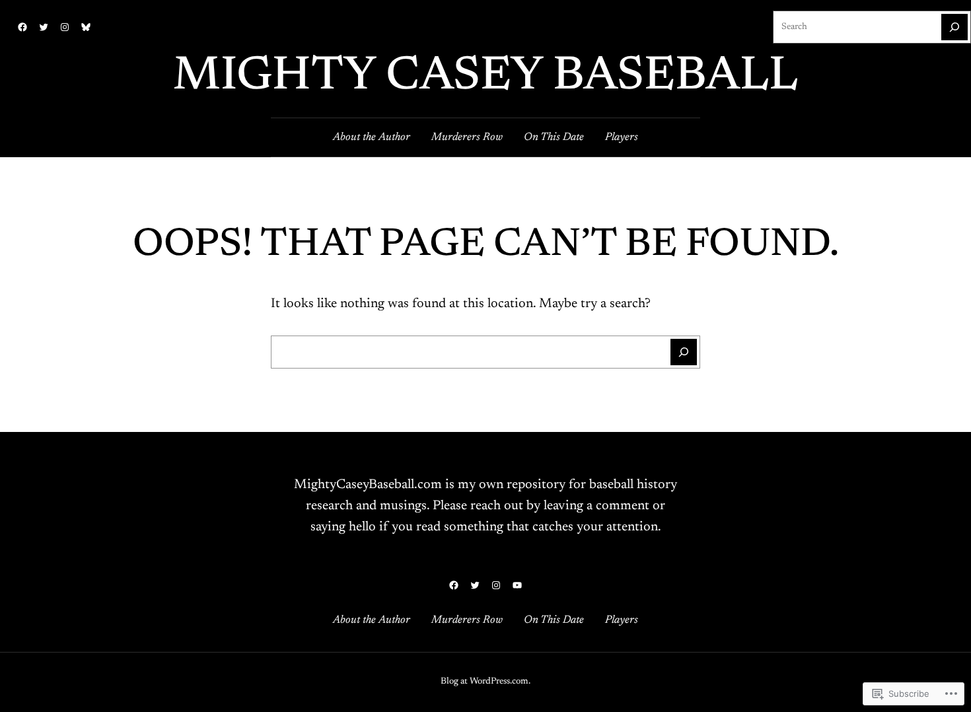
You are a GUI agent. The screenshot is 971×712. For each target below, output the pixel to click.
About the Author (371, 137)
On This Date (554, 137)
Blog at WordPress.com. (485, 681)
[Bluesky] (86, 27)
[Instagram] (64, 27)
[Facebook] (22, 27)
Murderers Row (467, 137)
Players (621, 137)
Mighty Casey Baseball (485, 77)
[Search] (954, 27)
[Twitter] (43, 27)
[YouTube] (517, 585)
